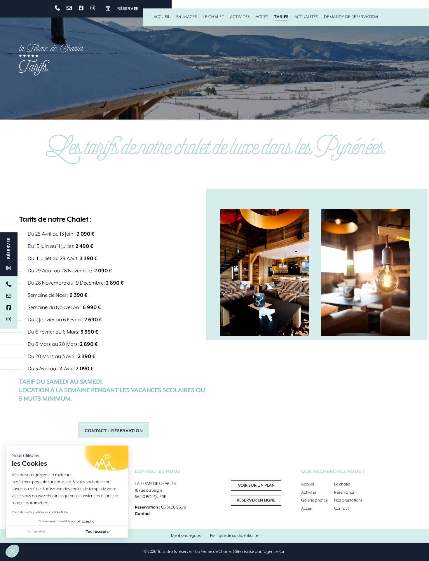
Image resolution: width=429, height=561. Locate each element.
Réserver (127, 8)
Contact (143, 513)
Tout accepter (98, 532)
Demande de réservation (351, 17)
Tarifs (281, 17)
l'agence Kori (273, 551)
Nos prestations (348, 500)
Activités (240, 17)
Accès (262, 17)
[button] (12, 551)
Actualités (306, 17)
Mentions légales (186, 535)
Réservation (344, 492)
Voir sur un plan (256, 485)
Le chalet (213, 17)
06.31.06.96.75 (173, 507)
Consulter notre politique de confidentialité (40, 512)
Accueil (162, 17)
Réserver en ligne (256, 500)
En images (186, 17)
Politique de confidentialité (234, 535)
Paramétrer (36, 532)
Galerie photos (314, 500)
